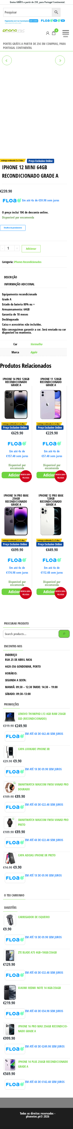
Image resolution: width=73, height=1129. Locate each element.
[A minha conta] (47, 33)
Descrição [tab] (10, 277)
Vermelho (36, 344)
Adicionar (31, 249)
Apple (33, 352)
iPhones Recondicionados (27, 262)
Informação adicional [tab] (19, 284)
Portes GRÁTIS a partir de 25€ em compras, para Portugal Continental (34, 46)
